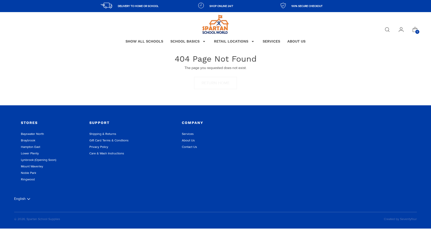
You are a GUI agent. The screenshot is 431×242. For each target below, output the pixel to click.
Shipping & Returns (102, 134)
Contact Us (189, 147)
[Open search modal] (387, 29)
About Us (188, 140)
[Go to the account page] (401, 29)
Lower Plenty (30, 153)
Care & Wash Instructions (106, 153)
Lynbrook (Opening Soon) (38, 160)
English (20, 199)
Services (188, 134)
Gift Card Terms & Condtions (109, 140)
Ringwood (28, 179)
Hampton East (30, 147)
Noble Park (28, 173)
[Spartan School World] (215, 24)
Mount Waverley (32, 166)
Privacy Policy (98, 147)
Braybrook (28, 140)
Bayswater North (32, 134)
